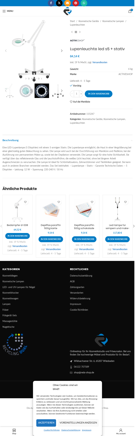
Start (72, 21)
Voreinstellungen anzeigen (78, 423)
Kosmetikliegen (10, 276)
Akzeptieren (46, 423)
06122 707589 (81, 367)
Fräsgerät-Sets (9, 315)
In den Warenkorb (98, 94)
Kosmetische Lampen (113, 21)
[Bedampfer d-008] (17, 209)
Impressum (86, 430)
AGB (72, 281)
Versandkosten (99, 62)
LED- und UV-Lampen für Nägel (18, 287)
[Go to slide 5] (35, 78)
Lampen (6, 304)
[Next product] (80, 32)
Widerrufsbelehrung (80, 299)
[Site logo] (67, 11)
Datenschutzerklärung (70, 430)
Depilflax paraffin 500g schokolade (84, 226)
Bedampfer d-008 (17, 225)
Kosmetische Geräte (89, 21)
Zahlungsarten (77, 287)
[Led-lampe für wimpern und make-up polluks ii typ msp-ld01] (117, 209)
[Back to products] (76, 32)
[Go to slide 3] (29, 78)
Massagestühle (9, 321)
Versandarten (76, 293)
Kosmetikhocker (10, 293)
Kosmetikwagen (10, 299)
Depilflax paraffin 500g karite (51, 226)
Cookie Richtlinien (52, 430)
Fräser (5, 310)
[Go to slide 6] (39, 78)
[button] (5, 50)
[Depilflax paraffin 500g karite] (51, 209)
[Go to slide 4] (32, 78)
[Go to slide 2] (25, 78)
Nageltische (8, 327)
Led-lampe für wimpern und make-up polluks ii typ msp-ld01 (118, 229)
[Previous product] (72, 32)
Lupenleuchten (77, 25)
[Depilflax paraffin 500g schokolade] (84, 209)
